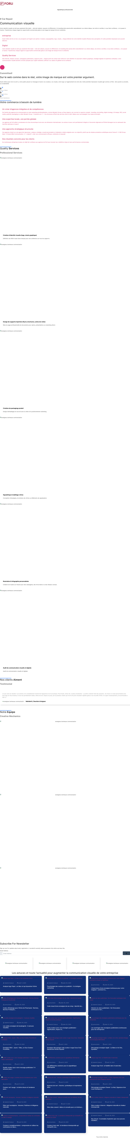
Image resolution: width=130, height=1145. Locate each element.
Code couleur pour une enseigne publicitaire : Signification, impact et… (62, 1028)
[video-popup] (2, 67)
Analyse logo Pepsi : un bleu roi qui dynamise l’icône (20, 986)
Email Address (4, 950)
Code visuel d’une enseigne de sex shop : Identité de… (65, 1006)
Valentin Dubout (9, 983)
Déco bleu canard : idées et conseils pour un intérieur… (65, 1107)
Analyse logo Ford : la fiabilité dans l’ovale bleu (106, 1066)
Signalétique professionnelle (65, 9)
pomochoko (96, 984)
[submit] (126, 953)
